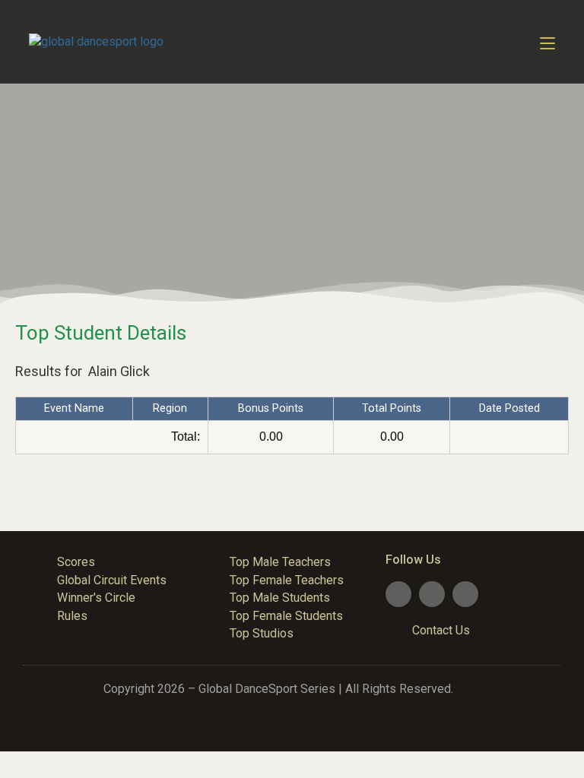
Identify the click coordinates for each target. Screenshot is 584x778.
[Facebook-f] (398, 594)
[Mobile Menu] (547, 42)
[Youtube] (432, 594)
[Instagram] (465, 594)
